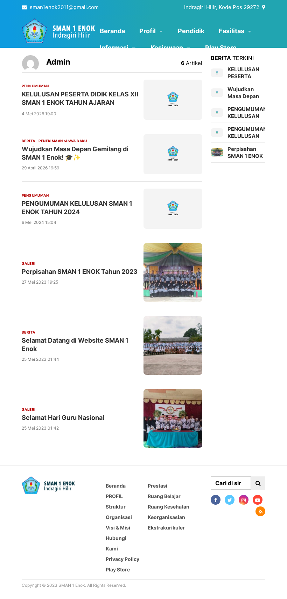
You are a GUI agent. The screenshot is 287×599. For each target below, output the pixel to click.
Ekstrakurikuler (166, 528)
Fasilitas (231, 31)
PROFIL (114, 496)
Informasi (114, 47)
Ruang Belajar (164, 496)
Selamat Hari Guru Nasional (63, 417)
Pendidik (191, 31)
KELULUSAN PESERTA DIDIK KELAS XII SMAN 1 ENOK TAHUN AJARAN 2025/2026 (80, 102)
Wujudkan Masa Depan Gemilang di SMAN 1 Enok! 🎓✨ (75, 153)
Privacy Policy (122, 559)
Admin (58, 61)
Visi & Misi (118, 528)
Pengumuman (35, 86)
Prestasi (157, 486)
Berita (28, 141)
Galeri (28, 263)
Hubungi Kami (116, 543)
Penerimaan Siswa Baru (62, 141)
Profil (147, 31)
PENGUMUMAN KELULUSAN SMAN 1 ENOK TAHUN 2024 (77, 208)
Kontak (110, 64)
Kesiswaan (166, 47)
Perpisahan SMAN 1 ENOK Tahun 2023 (80, 271)
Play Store (221, 47)
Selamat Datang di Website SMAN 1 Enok (75, 344)
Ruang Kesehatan (168, 507)
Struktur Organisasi (119, 512)
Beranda (112, 31)
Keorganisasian (166, 517)
